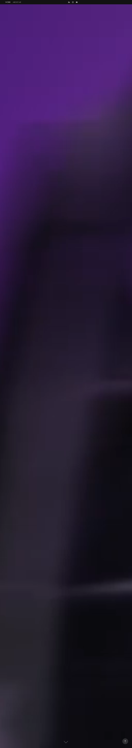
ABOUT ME (17, 2)
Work (8, 2)
